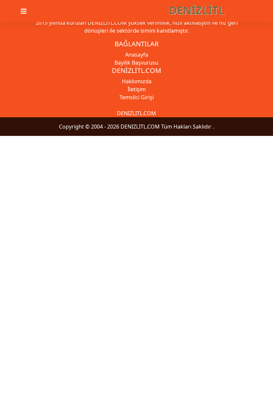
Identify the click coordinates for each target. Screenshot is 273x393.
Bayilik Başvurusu (136, 62)
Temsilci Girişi (137, 97)
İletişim (137, 89)
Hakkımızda (136, 81)
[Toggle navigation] (28, 11)
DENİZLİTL (196, 10)
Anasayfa (136, 54)
